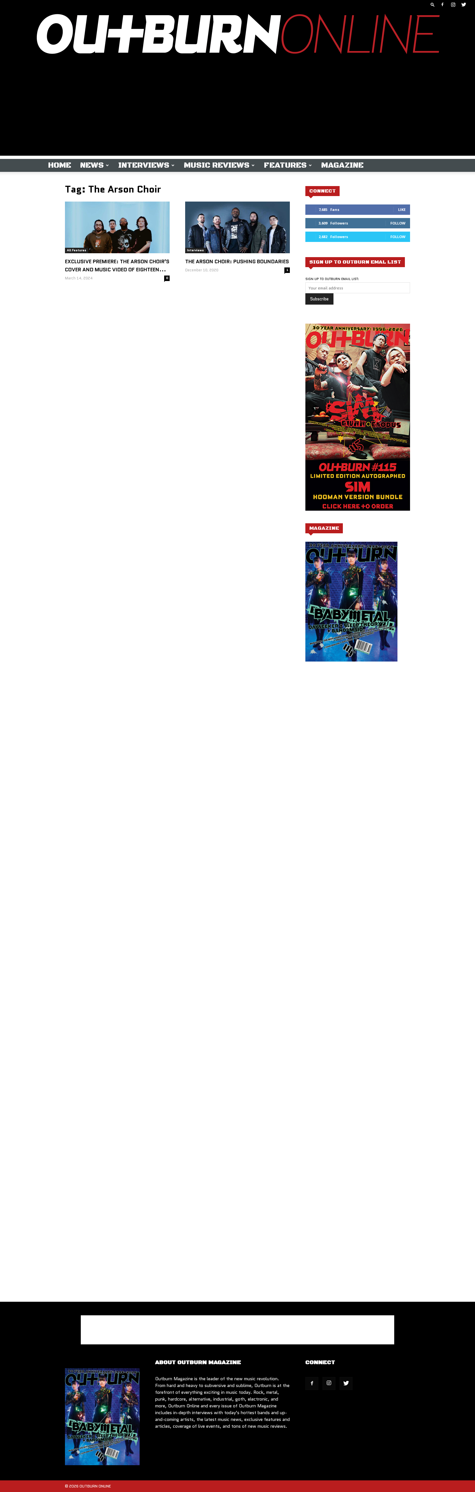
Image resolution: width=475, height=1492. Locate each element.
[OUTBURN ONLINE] (237, 35)
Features (285, 165)
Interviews (143, 165)
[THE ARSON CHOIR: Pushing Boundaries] (237, 227)
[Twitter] (464, 4)
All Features (76, 250)
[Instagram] (453, 4)
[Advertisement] (237, 110)
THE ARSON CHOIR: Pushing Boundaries (237, 261)
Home (59, 165)
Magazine (342, 165)
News (92, 165)
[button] (433, 4)
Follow (398, 223)
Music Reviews (216, 165)
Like (402, 209)
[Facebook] (442, 4)
